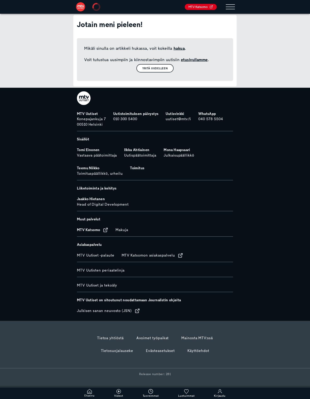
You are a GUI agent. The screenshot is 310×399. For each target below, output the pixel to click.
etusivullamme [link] (194, 59)
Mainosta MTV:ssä (197, 338)
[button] (155, 68)
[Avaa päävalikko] (230, 7)
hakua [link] (179, 48)
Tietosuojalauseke (117, 350)
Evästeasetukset (160, 350)
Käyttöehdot (198, 350)
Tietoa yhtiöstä (110, 338)
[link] (80, 6)
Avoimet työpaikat (152, 338)
